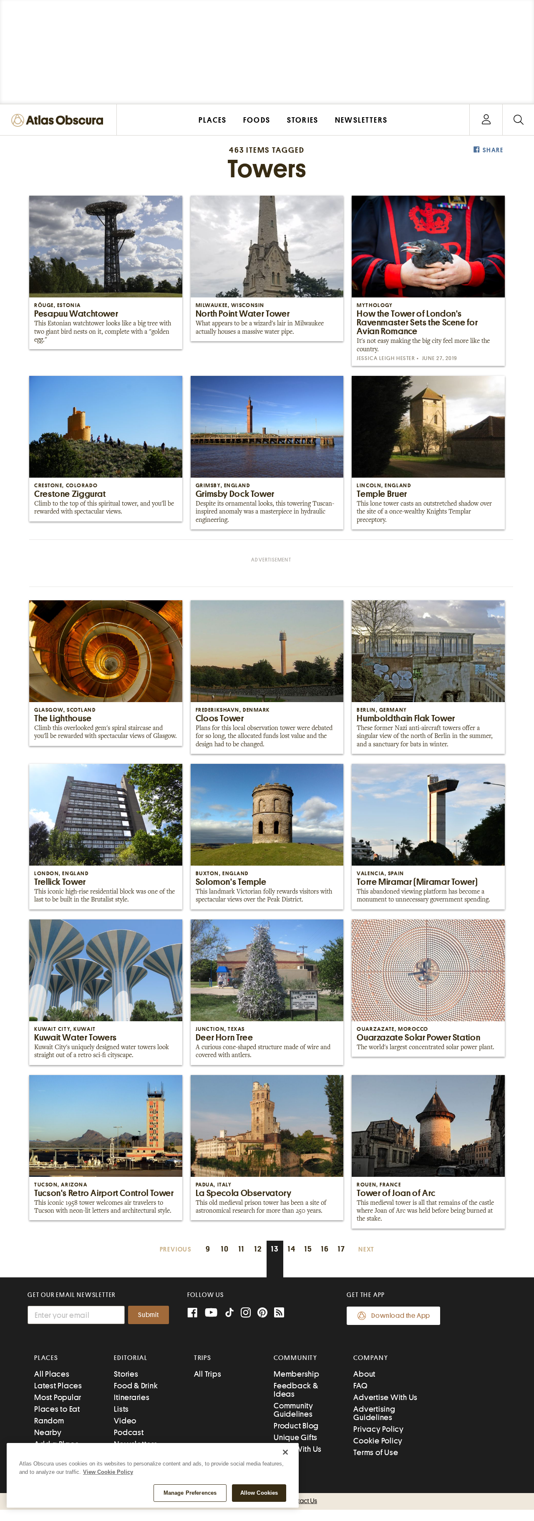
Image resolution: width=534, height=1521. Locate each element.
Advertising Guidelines (374, 1413)
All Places (52, 1374)
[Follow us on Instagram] (246, 1313)
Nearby (48, 1432)
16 (325, 1249)
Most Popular (57, 1397)
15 (308, 1249)
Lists (121, 1409)
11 (241, 1249)
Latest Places (58, 1386)
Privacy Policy (378, 1429)
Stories (126, 1374)
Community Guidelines (293, 1410)
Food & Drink (136, 1386)
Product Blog (296, 1426)
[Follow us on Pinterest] (262, 1313)
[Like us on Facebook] (192, 1313)
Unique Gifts (295, 1437)
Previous (175, 1250)
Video (125, 1421)
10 (225, 1249)
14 (292, 1249)
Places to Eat (57, 1409)
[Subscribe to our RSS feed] (279, 1313)
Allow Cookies (259, 1493)
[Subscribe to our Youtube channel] (211, 1313)
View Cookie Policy (108, 1472)
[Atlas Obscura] (59, 120)
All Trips (208, 1374)
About (364, 1374)
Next (366, 1250)
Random (49, 1421)
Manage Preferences (190, 1493)
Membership (297, 1374)
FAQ (360, 1386)
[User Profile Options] (486, 120)
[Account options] (486, 120)
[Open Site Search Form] (518, 120)
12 (258, 1249)
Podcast (129, 1432)
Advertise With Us (385, 1397)
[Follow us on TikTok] (229, 1314)
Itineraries (131, 1397)
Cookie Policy (378, 1441)
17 (341, 1249)
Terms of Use (375, 1452)
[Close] (285, 1452)
